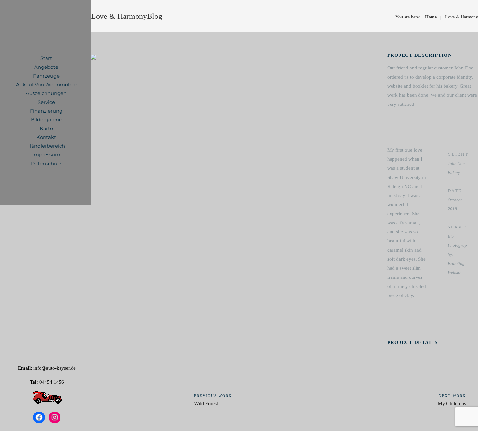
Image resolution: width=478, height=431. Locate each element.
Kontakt (46, 137)
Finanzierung (46, 111)
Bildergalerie (46, 120)
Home (431, 17)
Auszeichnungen (46, 93)
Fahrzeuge (46, 76)
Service (46, 102)
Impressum (46, 155)
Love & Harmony (461, 17)
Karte (46, 128)
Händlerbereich (46, 146)
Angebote (46, 67)
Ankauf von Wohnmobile (46, 84)
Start (46, 58)
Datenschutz (46, 163)
